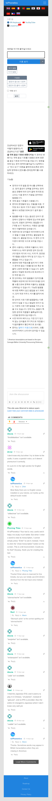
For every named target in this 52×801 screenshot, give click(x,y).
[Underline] (15, 402)
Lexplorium (14, 25)
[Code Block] (30, 402)
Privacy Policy (26, 794)
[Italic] (12, 402)
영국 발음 (12, 68)
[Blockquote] (27, 402)
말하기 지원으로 (25, 327)
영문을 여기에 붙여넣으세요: (19, 48)
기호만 (17, 77)
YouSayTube (30, 22)
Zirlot (24, 486)
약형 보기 (13, 90)
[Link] (33, 402)
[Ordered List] (21, 402)
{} (37, 402)
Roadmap (26, 783)
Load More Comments (26, 762)
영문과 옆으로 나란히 (17, 81)
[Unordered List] (24, 402)
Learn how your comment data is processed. (25, 410)
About (26, 778)
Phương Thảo (27, 570)
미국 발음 (12, 71)
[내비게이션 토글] (44, 2)
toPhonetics (12, 2)
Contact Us (26, 789)
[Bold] (9, 402)
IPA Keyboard (15, 22)
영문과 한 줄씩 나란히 (17, 85)
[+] (39, 402)
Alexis (24, 615)
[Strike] (18, 402)
